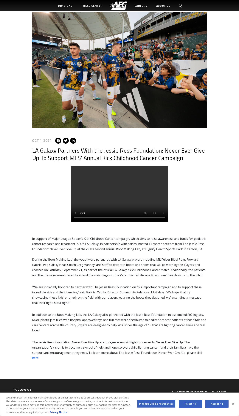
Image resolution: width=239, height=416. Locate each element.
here (35, 358)
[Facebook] (58, 140)
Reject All (190, 403)
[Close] (233, 404)
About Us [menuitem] (163, 6)
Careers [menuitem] (141, 6)
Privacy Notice (58, 412)
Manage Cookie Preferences (156, 403)
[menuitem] (118, 5)
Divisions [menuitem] (65, 6)
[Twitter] (65, 140)
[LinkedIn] (73, 140)
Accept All (217, 403)
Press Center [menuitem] (92, 6)
